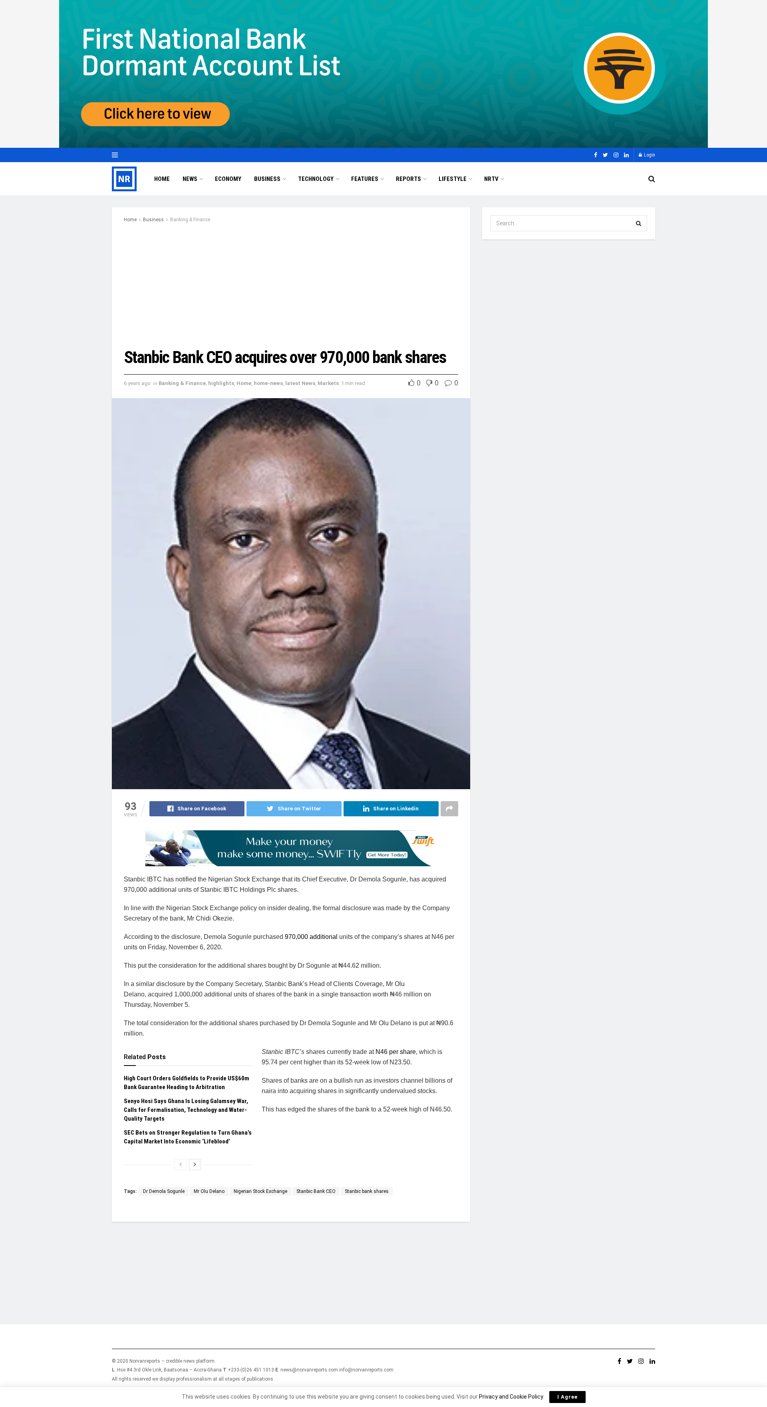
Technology (316, 179)
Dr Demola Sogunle (164, 1191)
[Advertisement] (291, 284)
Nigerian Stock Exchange (260, 1191)
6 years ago (137, 383)
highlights (221, 383)
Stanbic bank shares (367, 1191)
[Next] (195, 1164)
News (190, 179)
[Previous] (181, 1164)
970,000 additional (312, 936)
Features (364, 179)
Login (649, 155)
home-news (268, 383)
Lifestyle (453, 179)
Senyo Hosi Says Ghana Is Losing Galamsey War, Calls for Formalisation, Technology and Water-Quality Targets (186, 1110)
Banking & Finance (190, 219)
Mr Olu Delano (209, 1191)
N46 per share (396, 1051)
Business (267, 179)
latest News (300, 383)
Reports (408, 179)
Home (162, 179)
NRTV (491, 179)
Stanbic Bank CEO (316, 1191)
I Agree (567, 1397)
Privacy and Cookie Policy (511, 1396)
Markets (328, 383)
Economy (228, 179)
